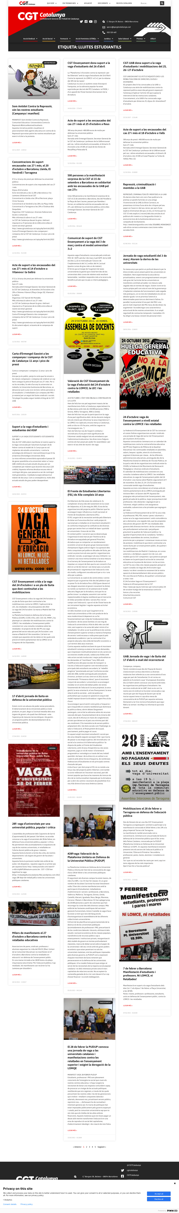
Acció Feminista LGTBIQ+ (86, 39)
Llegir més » (17, 143)
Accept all (159, 1194)
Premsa (140, 39)
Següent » (102, 1147)
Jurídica (107, 39)
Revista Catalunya (124, 3)
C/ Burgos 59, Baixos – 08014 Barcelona (122, 22)
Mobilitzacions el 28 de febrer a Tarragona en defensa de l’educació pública (144, 812)
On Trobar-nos (69, 3)
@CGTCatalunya (134, 1165)
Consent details (9, 1204)
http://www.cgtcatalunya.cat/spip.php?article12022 (33, 239)
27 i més (45, 382)
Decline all (158, 1199)
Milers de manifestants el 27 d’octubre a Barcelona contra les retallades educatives (31, 936)
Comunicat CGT (129, 598)
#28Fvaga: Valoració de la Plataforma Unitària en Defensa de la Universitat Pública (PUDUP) (89, 857)
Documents (103, 3)
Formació (64, 39)
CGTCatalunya (133, 1175)
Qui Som (50, 3)
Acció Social (48, 39)
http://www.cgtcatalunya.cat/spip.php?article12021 (33, 228)
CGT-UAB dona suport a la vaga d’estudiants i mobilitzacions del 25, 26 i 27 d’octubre (144, 66)
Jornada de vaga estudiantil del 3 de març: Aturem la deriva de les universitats (145, 259)
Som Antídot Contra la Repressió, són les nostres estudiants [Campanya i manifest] (32, 110)
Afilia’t (153, 39)
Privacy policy (27, 1204)
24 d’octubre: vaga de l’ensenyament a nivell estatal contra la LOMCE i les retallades (142, 420)
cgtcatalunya (132, 1170)
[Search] (162, 3)
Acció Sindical (29, 39)
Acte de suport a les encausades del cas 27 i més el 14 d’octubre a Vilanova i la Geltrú (33, 268)
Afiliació (88, 3)
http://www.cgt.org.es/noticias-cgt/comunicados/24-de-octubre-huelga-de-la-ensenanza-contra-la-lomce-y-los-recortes (144, 589)
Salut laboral (123, 39)
